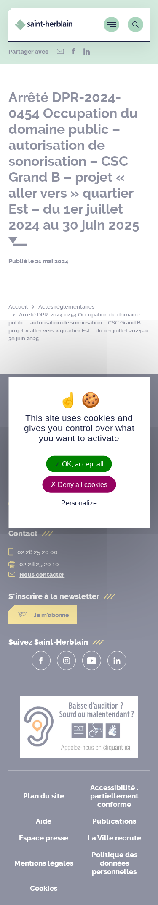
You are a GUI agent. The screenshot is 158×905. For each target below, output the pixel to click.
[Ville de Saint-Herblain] (43, 27)
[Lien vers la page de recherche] (135, 24)
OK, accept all (82, 464)
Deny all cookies (81, 484)
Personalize (79, 503)
